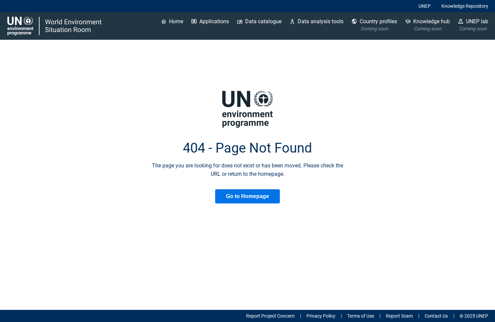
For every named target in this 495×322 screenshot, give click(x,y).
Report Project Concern (270, 316)
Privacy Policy (320, 316)
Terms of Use (360, 316)
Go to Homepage (247, 196)
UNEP (425, 6)
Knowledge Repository (464, 6)
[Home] (55, 26)
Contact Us (436, 316)
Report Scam (399, 316)
